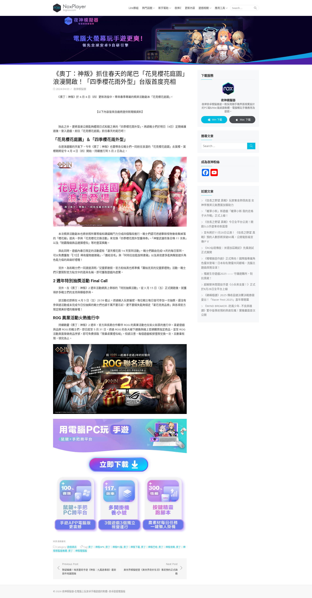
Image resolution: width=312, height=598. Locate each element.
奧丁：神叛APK (96, 547)
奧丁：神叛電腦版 (77, 550)
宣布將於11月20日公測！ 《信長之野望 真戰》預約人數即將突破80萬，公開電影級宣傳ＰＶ (228, 237)
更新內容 (190, 8)
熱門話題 (147, 8)
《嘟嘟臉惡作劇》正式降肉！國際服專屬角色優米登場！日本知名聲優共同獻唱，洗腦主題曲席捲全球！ (228, 263)
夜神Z (178, 8)
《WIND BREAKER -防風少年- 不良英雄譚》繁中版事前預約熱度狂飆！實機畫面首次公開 (228, 310)
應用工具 (220, 8)
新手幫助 (163, 8)
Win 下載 (217, 119)
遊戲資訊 (72, 547)
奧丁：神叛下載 (132, 547)
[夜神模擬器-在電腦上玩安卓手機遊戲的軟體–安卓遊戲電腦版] (156, 40)
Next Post (151, 568)
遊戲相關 (204, 8)
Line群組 (133, 8)
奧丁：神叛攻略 (167, 547)
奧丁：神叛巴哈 (149, 547)
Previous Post (89, 568)
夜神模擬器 (79, 89)
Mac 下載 (245, 119)
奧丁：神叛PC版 (113, 547)
